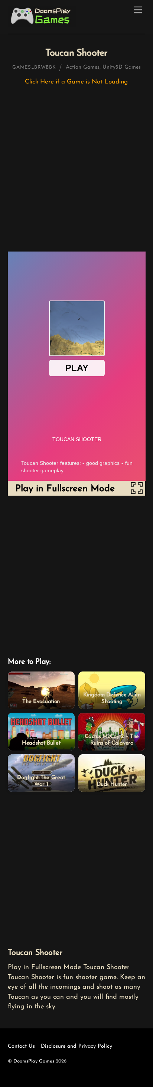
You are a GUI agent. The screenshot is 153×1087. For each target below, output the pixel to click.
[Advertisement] (76, 172)
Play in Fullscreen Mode (65, 488)
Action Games (83, 67)
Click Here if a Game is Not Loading (76, 82)
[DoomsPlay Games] (42, 24)
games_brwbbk (34, 67)
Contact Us (21, 1046)
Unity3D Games (121, 67)
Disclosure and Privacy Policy (76, 1046)
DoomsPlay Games (33, 1061)
